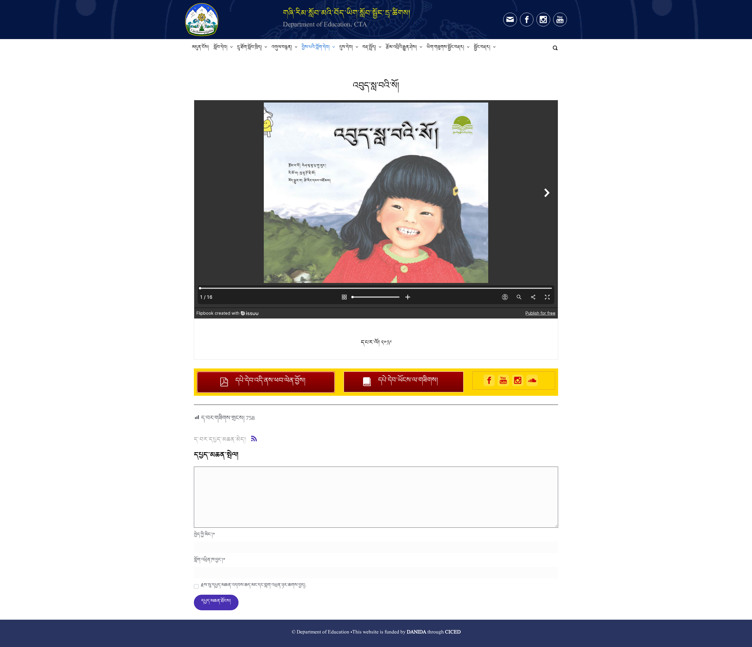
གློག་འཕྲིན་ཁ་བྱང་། (209, 561)
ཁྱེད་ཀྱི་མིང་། (204, 535)
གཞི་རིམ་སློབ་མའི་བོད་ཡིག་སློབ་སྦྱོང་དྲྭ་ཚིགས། (346, 13)
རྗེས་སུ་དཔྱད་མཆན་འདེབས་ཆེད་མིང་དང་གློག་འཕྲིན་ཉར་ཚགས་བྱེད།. (253, 586)
